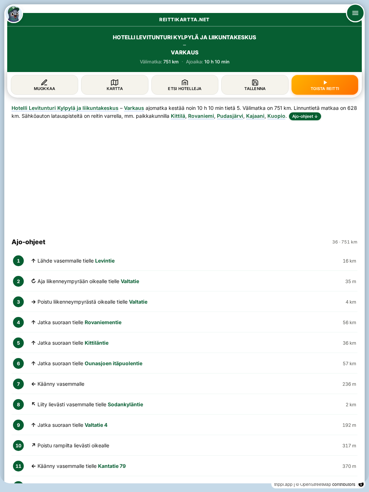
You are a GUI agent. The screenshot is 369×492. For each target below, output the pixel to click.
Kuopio (276, 116)
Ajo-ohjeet (305, 116)
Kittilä (178, 116)
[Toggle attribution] (361, 484)
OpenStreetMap (315, 484)
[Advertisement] (184, 175)
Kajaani (255, 116)
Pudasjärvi (230, 116)
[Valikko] (355, 13)
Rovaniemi (201, 116)
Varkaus (134, 108)
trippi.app (283, 484)
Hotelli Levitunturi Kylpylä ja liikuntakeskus (65, 108)
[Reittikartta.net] (13, 13)
